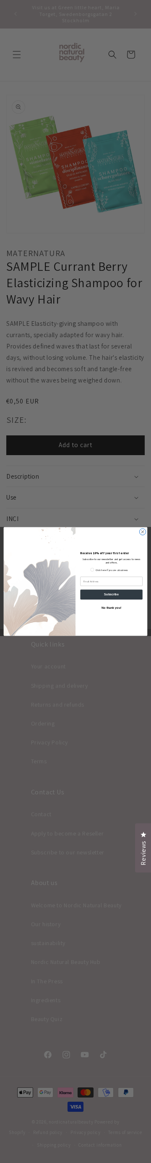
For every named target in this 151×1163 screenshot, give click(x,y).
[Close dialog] (142, 532)
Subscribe (111, 594)
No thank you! (111, 607)
